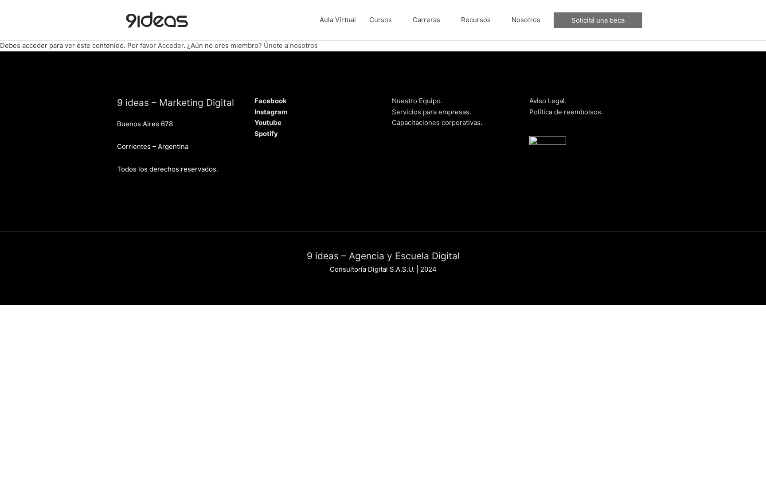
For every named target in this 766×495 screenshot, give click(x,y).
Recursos (476, 20)
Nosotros (526, 20)
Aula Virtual (338, 20)
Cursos (380, 20)
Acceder (171, 45)
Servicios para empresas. (431, 112)
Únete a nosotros (291, 45)
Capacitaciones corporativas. (437, 122)
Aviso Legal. (548, 101)
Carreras (426, 20)
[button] (598, 20)
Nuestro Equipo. (417, 101)
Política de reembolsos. (566, 112)
